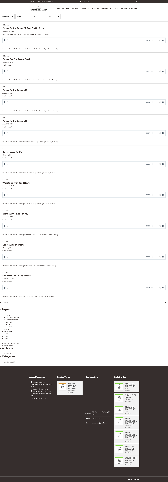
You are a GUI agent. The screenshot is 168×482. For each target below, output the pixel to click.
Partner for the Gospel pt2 (14, 90)
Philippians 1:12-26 (31, 111)
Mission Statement (12, 320)
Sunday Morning (53, 49)
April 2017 (7, 354)
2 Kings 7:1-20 (29, 204)
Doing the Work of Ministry (15, 214)
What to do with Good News (16, 183)
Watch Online (93, 8)
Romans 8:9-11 (30, 266)
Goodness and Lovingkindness (16, 276)
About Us (65, 8)
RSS (138, 1)
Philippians (5, 25)
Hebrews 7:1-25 (42, 398)
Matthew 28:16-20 (31, 235)
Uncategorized (9, 362)
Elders (10, 327)
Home (58, 8)
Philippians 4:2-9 (30, 80)
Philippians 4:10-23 (15, 34)
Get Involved (106, 8)
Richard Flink (13, 49)
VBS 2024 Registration (129, 8)
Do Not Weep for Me (12, 152)
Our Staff (9, 322)
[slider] (76, 40)
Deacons (11, 324)
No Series (5, 149)
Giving (116, 8)
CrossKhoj (136, 479)
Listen (83, 8)
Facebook (136, 1)
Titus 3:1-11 (29, 296)
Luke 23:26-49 (29, 173)
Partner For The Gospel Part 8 (16, 59)
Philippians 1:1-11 (30, 142)
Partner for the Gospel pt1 (14, 121)
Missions (75, 8)
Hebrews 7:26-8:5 (43, 389)
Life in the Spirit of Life (13, 245)
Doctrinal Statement (12, 317)
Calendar (7, 329)
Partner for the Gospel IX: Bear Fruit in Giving (23, 28)
